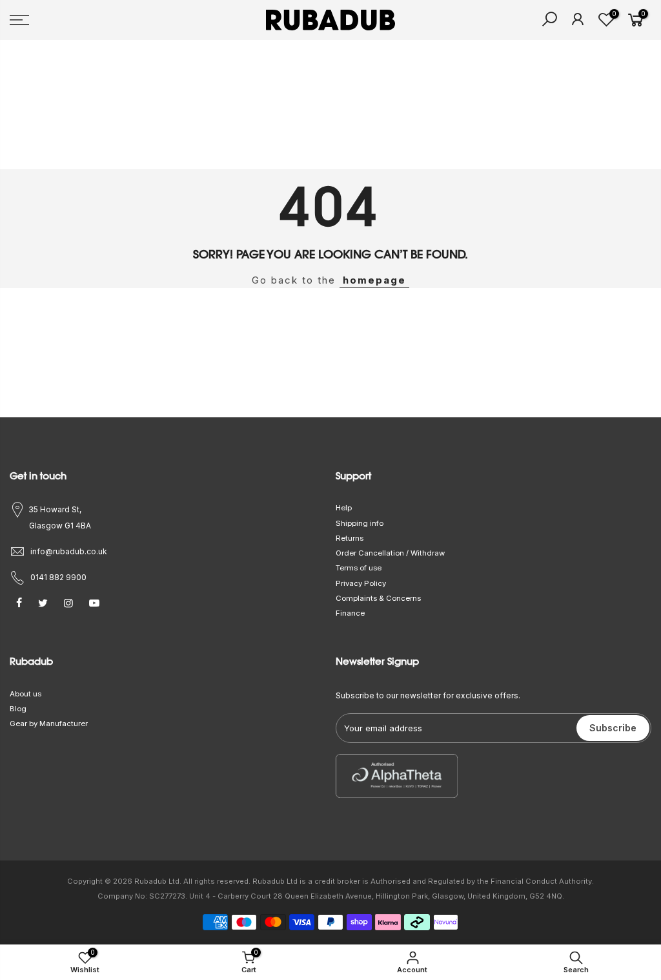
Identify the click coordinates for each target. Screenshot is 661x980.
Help (344, 507)
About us (25, 693)
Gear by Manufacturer (49, 723)
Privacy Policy (361, 583)
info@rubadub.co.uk (68, 551)
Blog (18, 708)
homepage (374, 280)
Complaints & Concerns (378, 598)
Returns (349, 538)
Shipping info (359, 523)
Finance (350, 613)
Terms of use (358, 567)
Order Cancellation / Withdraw (390, 553)
